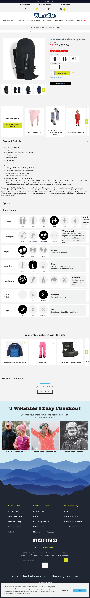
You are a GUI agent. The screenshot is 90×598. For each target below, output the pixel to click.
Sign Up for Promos (73, 527)
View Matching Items (57, 77)
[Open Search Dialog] (25, 9)
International (39, 527)
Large (55, 67)
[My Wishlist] (37, 9)
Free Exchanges (16, 522)
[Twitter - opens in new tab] (40, 540)
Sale (86, 20)
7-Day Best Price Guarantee (45, 1)
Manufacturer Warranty (45, 532)
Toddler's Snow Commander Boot (70, 362)
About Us (68, 511)
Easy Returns (14, 527)
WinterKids (25, 5)
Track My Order (15, 516)
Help (35, 516)
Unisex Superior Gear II (76, 132)
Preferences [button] (27, 593)
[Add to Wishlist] (72, 73)
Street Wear (58, 20)
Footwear (47, 20)
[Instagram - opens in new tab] (45, 540)
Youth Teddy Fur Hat (34, 132)
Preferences (65, 590)
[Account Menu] (49, 9)
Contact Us (38, 511)
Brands (79, 20)
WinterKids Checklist (74, 522)
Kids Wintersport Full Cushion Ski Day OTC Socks (55, 132)
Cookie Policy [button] (44, 591)
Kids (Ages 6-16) (22, 20)
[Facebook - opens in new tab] (35, 540)
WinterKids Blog (72, 516)
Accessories (35, 20)
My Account (14, 511)
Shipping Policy (41, 522)
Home (3, 31)
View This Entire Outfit (12, 125)
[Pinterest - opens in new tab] (50, 540)
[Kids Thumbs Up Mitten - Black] (6, 89)
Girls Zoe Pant (42, 362)
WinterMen (65, 5)
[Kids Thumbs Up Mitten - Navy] (17, 89)
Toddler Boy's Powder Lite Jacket (14, 362)
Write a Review (45, 392)
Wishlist (12, 532)
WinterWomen (45, 5)
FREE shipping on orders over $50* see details (45, 27)
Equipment (70, 20)
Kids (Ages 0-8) (8, 20)
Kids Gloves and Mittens (19, 31)
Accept (80, 590)
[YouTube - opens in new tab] (55, 540)
